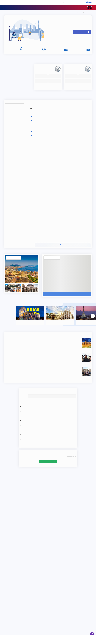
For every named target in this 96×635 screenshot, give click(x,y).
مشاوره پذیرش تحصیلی (80, 246)
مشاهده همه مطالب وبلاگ (48, 391)
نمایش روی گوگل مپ (51, 264)
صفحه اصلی (82, 2)
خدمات (66, 2)
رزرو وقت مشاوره (81, 33)
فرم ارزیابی (57, 2)
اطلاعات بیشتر (78, 90)
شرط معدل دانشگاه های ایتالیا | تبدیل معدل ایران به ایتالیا (59, 378)
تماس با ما (43, 2)
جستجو (23, 409)
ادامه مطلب (62, 356)
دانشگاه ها (73, 2)
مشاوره (50, 2)
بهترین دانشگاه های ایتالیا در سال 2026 (65, 350)
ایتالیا (80, 13)
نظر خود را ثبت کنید (46, 483)
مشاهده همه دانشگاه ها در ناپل (48, 98)
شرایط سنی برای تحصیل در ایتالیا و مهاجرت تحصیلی (60, 364)
